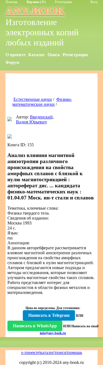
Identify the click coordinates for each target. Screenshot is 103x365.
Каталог (36, 54)
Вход (94, 2)
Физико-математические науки (42, 102)
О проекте (15, 54)
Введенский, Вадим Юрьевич (35, 119)
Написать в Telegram (48, 315)
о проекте (30, 352)
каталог (47, 352)
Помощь (11, 2)
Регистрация (63, 2)
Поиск (54, 54)
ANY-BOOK (35, 10)
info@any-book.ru (53, 333)
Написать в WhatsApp (35, 325)
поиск (60, 352)
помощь (74, 352)
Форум (12, 62)
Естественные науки (32, 99)
